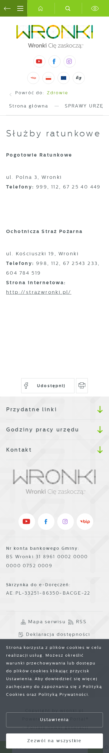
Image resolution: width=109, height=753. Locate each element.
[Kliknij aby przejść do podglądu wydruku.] (82, 385)
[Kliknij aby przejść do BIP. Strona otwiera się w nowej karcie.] (33, 78)
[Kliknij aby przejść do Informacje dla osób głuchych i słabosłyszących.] (79, 78)
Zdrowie (57, 92)
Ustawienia (54, 719)
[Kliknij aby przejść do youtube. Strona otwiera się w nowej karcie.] (39, 61)
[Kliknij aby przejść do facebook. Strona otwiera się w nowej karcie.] (54, 61)
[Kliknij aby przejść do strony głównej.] (41, 8)
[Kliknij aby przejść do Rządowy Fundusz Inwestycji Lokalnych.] (48, 78)
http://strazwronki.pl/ (38, 292)
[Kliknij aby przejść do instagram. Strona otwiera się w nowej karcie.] (70, 61)
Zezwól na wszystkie (54, 740)
